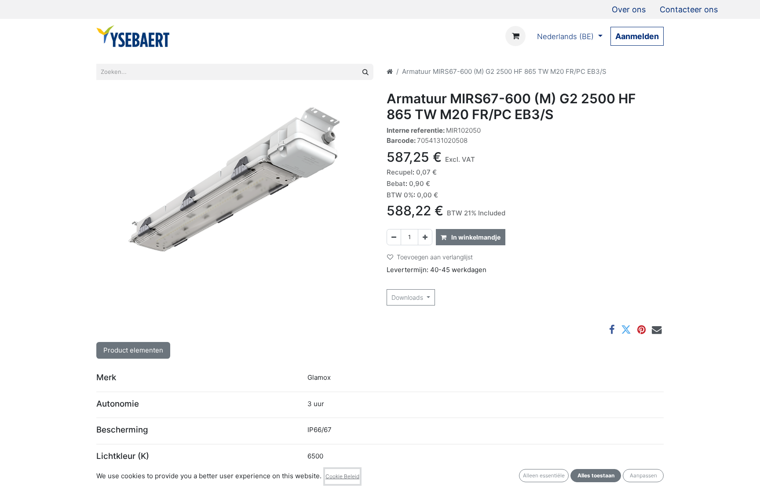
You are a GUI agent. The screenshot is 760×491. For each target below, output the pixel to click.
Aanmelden (637, 36)
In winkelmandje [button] (475, 237)
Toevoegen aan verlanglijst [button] (435, 257)
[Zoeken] (365, 72)
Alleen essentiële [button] (544, 475)
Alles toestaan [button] (595, 475)
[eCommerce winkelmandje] (515, 36)
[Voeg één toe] (425, 237)
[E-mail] (657, 330)
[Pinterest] (641, 330)
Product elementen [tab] (133, 350)
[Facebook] (612, 330)
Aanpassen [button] (643, 475)
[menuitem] (629, 9)
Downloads (408, 297)
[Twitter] (626, 330)
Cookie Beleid (342, 476)
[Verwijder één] (394, 237)
